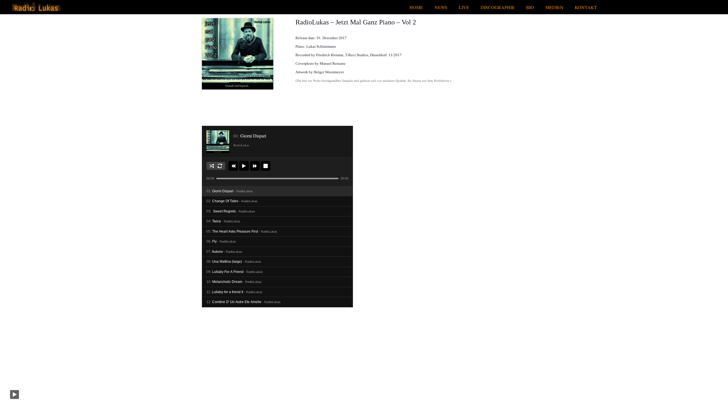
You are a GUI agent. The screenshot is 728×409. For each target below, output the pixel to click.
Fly (221, 241)
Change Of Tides (232, 201)
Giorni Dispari (229, 191)
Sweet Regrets (230, 211)
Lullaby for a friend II (234, 292)
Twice (223, 221)
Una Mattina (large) (233, 262)
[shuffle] (211, 165)
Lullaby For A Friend (234, 272)
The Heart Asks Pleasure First (241, 231)
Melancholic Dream (234, 282)
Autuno (224, 252)
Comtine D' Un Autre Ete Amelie (243, 302)
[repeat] (219, 165)
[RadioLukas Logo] (36, 7)
